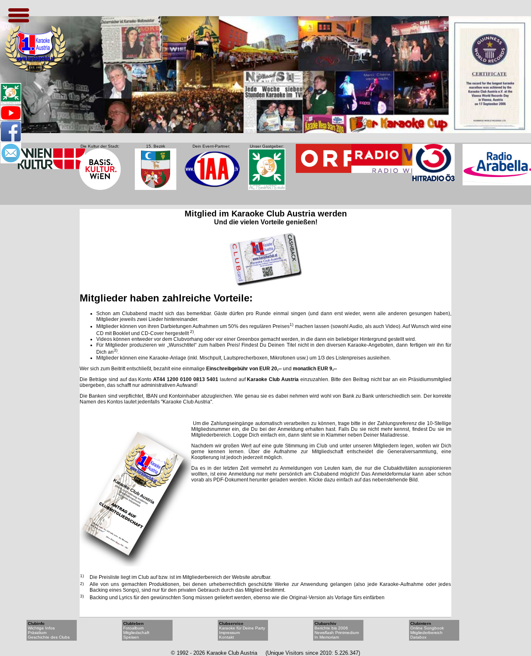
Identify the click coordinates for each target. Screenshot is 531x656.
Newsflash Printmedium (336, 632)
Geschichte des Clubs (49, 637)
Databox (418, 637)
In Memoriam (326, 637)
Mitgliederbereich (426, 632)
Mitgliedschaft (136, 632)
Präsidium (37, 632)
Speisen (131, 637)
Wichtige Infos (41, 628)
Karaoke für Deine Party (242, 628)
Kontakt (226, 637)
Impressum (229, 632)
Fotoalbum (133, 628)
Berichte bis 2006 (331, 628)
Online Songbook (427, 628)
